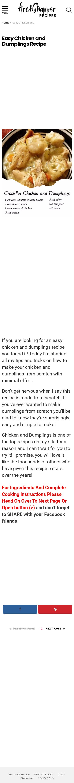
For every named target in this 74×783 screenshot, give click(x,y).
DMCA (61, 774)
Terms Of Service (19, 774)
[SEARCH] (69, 10)
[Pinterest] (55, 609)
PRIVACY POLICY (44, 774)
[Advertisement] (37, 88)
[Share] (20, 609)
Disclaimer (27, 778)
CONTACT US (46, 778)
